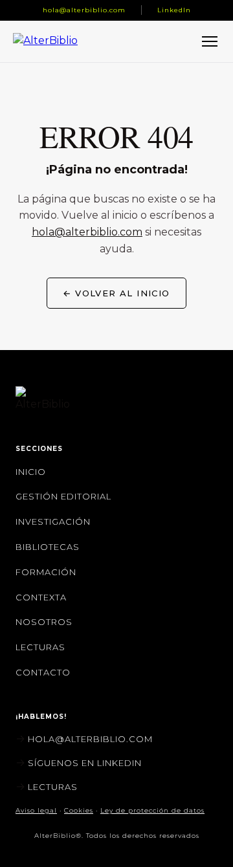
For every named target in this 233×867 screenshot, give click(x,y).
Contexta (41, 597)
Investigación (53, 521)
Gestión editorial (63, 496)
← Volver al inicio (116, 293)
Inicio (31, 471)
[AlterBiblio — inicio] (49, 41)
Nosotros (44, 622)
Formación (46, 572)
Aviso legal (36, 810)
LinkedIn (174, 10)
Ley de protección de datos (152, 810)
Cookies (78, 810)
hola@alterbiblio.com (84, 10)
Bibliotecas (48, 547)
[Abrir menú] (209, 41)
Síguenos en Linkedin (85, 763)
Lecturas (40, 647)
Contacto (43, 672)
